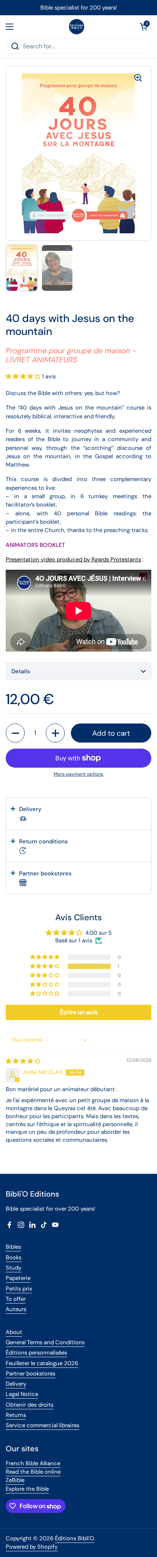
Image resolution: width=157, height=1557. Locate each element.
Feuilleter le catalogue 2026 (42, 1363)
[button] (143, 26)
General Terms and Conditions (45, 1342)
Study (13, 1268)
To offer (16, 1299)
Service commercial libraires (42, 1425)
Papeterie (18, 1278)
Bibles (13, 1247)
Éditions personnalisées (36, 1352)
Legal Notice (22, 1394)
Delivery (16, 1384)
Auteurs (16, 1309)
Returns (16, 1415)
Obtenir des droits (29, 1405)
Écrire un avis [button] (79, 1012)
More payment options (78, 774)
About (14, 1332)
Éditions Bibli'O (74, 1538)
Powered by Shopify (32, 1547)
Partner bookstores (30, 1373)
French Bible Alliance (33, 1463)
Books (13, 1257)
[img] (23, 1061)
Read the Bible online (33, 1472)
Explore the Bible (27, 1489)
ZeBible (15, 1480)
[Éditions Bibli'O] (77, 26)
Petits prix (19, 1288)
